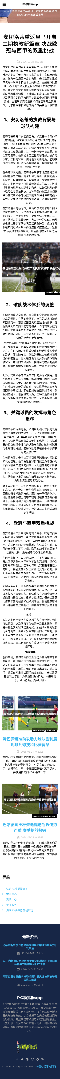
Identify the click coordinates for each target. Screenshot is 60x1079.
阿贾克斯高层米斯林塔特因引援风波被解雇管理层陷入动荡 (30, 978)
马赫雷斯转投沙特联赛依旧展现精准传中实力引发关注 (30, 947)
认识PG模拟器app (16, 889)
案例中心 (11, 894)
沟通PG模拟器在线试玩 (19, 911)
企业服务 (11, 905)
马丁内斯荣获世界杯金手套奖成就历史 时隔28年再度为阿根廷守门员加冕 (30, 962)
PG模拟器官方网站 (45, 1067)
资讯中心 (11, 900)
